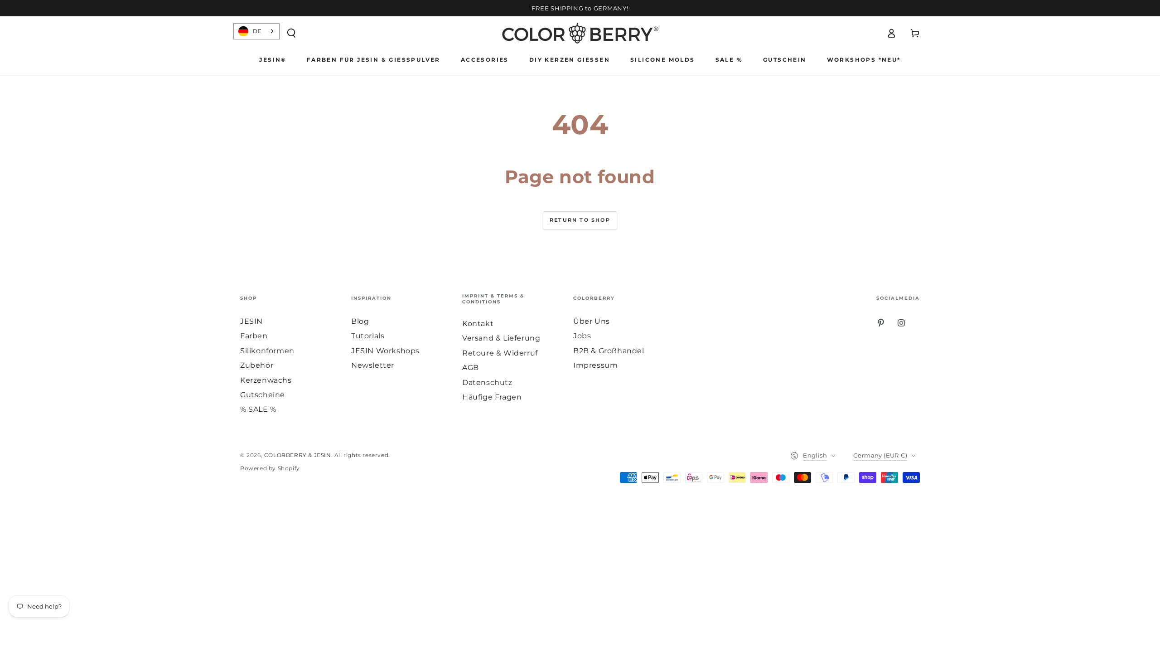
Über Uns (591, 321)
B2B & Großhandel (608, 350)
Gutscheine (262, 394)
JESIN (251, 321)
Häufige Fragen (492, 397)
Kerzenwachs (266, 380)
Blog (360, 321)
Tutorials (367, 335)
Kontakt (477, 323)
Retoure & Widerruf (500, 353)
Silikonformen (267, 350)
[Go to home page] (580, 33)
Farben (254, 335)
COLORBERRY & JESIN (297, 455)
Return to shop (580, 220)
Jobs (582, 335)
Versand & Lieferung (501, 338)
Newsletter (372, 365)
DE (257, 31)
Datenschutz (487, 382)
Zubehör (256, 365)
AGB (470, 367)
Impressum (595, 365)
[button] (291, 33)
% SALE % (258, 409)
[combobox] (256, 31)
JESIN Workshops (385, 350)
